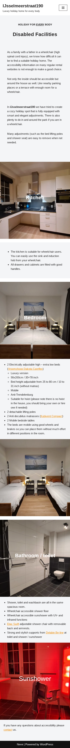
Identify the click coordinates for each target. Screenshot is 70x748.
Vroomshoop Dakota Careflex (25, 368)
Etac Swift (13, 623)
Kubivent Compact (51, 416)
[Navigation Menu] (63, 8)
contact (8, 729)
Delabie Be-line (55, 632)
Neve (20, 744)
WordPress (46, 744)
